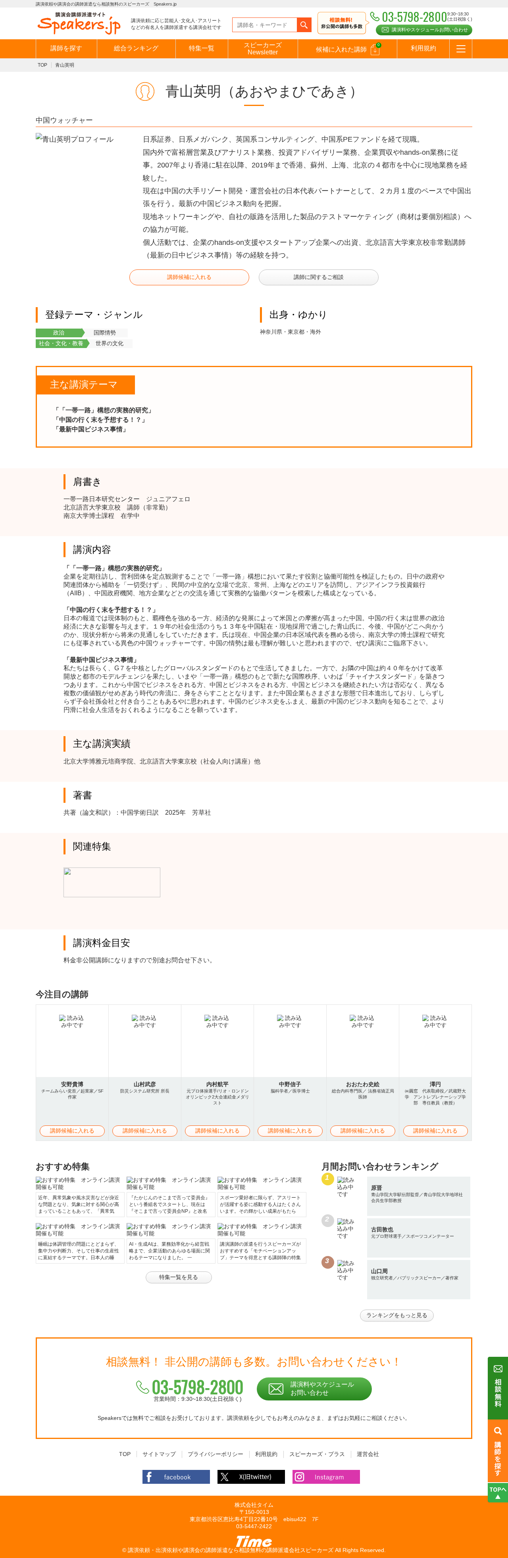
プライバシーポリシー (215, 1454)
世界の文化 (109, 343)
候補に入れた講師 (348, 47)
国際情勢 (105, 332)
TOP (42, 65)
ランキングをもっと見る (396, 1315)
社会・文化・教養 (61, 343)
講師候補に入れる (189, 277)
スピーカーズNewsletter (263, 49)
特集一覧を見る (178, 1277)
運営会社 (368, 1454)
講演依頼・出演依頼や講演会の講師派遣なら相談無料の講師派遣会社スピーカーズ (230, 1550)
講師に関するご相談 (319, 277)
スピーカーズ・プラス (317, 1454)
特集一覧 (201, 48)
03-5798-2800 (197, 1386)
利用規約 (423, 48)
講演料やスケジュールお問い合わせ (430, 30)
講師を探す (66, 48)
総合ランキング (136, 48)
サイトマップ (159, 1454)
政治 (58, 332)
